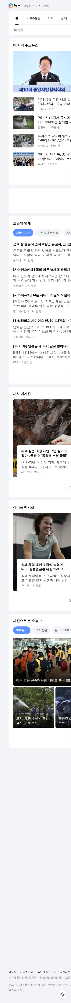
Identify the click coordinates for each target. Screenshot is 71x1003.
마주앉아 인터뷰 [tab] (48, 232)
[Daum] (11, 5)
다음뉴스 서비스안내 (21, 972)
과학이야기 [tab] (23, 232)
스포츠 (36, 6)
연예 (27, 6)
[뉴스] (17, 5)
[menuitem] (17, 18)
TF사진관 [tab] (41, 630)
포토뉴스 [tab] (21, 630)
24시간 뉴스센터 (46, 972)
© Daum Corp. (18, 990)
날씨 (46, 6)
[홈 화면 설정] (62, 994)
